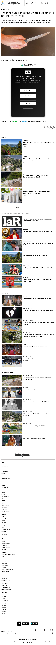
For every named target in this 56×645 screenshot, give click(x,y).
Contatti (20, 630)
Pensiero (4, 522)
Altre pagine (5, 592)
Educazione (4, 578)
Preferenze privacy (22, 633)
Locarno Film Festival (7, 529)
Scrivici (3, 613)
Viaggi (3, 556)
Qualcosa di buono (6, 580)
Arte (3, 516)
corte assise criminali (15, 125)
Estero (3, 482)
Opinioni (4, 538)
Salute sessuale (5, 573)
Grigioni (3, 473)
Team (3, 602)
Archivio (4, 596)
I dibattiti (4, 549)
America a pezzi (5, 487)
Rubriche (4, 552)
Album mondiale (5, 511)
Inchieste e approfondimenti (8, 554)
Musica (3, 527)
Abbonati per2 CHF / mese (28, 96)
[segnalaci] (32, 3)
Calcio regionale (5, 496)
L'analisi (3, 541)
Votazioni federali (6, 478)
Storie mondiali (5, 505)
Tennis (3, 500)
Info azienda (5, 600)
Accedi (28, 103)
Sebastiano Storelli (21, 60)
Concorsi (4, 605)
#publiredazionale (6, 587)
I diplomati (4, 567)
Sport (3, 490)
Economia (4, 534)
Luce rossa (4, 509)
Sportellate (4, 507)
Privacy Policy (5, 633)
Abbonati (38, 3)
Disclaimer (9, 630)
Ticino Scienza (5, 575)
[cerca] (27, 3)
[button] (33, 630)
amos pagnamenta (5, 125)
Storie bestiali (5, 560)
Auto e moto (5, 565)
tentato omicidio (32, 125)
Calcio (3, 494)
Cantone (4, 462)
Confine (3, 483)
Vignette (4, 611)
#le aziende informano (7, 589)
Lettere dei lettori (6, 547)
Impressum (15, 630)
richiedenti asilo (24, 125)
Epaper (43, 3)
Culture (4, 514)
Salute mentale (5, 571)
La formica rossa (6, 543)
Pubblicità (3, 631)
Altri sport (4, 504)
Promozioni (4, 604)
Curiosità (4, 561)
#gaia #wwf (4, 585)
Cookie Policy (13, 633)
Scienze (4, 524)
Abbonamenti (3, 630)
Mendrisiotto (5, 471)
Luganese (4, 469)
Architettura (4, 563)
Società (3, 526)
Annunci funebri (9, 631)
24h (2, 594)
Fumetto (4, 609)
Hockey (3, 492)
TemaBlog (4, 583)
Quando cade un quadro (7, 569)
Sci (2, 498)
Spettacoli (4, 518)
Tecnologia (4, 558)
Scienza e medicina (6, 576)
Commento (4, 539)
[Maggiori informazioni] (35, 65)
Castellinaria (4, 531)
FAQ (23, 630)
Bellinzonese (5, 466)
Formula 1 (4, 502)
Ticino (3, 464)
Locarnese (4, 468)
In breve (4, 598)
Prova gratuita (28, 90)
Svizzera (4, 476)
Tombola (4, 607)
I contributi (4, 545)
